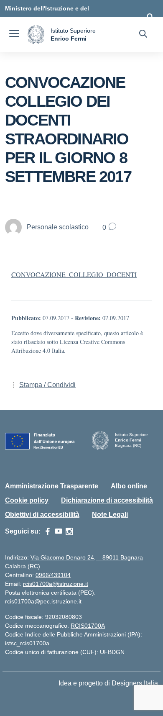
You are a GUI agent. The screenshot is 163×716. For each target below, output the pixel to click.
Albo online (129, 486)
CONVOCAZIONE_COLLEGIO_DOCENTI (74, 274)
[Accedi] (150, 17)
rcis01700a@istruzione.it (55, 583)
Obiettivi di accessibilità (42, 514)
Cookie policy (26, 500)
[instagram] (69, 531)
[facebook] (47, 531)
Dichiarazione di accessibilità (107, 500)
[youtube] (58, 531)
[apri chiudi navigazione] (14, 35)
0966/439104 (53, 575)
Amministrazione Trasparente (51, 486)
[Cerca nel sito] (143, 34)
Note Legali (110, 514)
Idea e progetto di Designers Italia (108, 683)
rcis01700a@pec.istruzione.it (43, 601)
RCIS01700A (88, 625)
